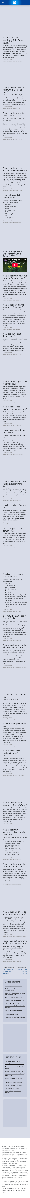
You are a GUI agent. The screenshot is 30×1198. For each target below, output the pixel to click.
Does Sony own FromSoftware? (13, 986)
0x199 (18, 1148)
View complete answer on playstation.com (12, 425)
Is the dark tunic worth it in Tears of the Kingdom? (14, 1074)
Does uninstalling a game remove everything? (8, 971)
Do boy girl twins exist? (11, 1014)
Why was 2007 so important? (12, 1088)
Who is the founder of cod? (12, 1061)
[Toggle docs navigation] (2, 2)
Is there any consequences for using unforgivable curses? (15, 993)
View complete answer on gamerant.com (12, 222)
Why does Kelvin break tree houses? (22, 971)
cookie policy (19, 1184)
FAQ (6, 1192)
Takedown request (8, 59)
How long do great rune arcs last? (14, 997)
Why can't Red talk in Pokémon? (13, 1085)
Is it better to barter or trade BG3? (14, 1071)
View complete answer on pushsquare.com (12, 190)
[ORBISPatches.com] (14, 2)
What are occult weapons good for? (14, 1000)
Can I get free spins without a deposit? (13, 1091)
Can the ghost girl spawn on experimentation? (12, 989)
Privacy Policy (9, 1190)
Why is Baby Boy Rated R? (12, 1003)
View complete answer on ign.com (10, 746)
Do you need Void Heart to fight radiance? (13, 1079)
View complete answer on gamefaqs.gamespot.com (14, 547)
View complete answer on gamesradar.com (12, 61)
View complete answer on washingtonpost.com (13, 454)
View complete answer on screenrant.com (12, 354)
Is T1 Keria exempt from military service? (13, 1011)
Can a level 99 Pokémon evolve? (13, 1082)
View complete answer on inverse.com (11, 108)
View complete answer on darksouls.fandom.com (13, 775)
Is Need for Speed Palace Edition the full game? (15, 1006)
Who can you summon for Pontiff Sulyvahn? (14, 1067)
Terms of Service (20, 1190)
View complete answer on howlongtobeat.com (13, 523)
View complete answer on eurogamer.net (12, 300)
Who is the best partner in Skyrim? (14, 1064)
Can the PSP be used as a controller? (15, 1017)
